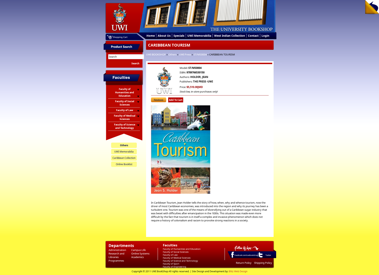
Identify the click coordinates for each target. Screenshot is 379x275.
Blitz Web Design (238, 271)
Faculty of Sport (171, 263)
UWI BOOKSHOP (156, 54)
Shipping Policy (263, 263)
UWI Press (185, 54)
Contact (253, 35)
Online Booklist (124, 164)
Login (265, 35)
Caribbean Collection (124, 158)
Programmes (116, 260)
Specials (179, 35)
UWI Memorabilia (199, 35)
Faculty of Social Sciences (176, 251)
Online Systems (140, 253)
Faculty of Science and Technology (180, 260)
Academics (137, 257)
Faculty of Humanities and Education (182, 248)
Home (150, 35)
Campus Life (138, 250)
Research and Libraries (116, 255)
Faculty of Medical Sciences (176, 257)
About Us (164, 35)
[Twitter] (260, 257)
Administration (117, 250)
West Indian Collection (229, 35)
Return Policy (243, 263)
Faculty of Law (170, 254)
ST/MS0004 (200, 54)
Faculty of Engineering (174, 266)
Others (172, 54)
